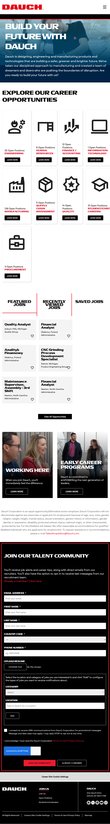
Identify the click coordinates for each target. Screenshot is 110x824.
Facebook (89, 802)
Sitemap (88, 815)
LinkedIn (97, 802)
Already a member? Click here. (23, 581)
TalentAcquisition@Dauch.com (62, 533)
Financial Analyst (48, 326)
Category (12, 686)
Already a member (72, 763)
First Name (12, 606)
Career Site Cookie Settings (55, 776)
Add (12, 716)
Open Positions (45, 798)
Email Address (15, 593)
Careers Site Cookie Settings (37, 815)
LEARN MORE (16, 491)
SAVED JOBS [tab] (89, 301)
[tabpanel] (55, 369)
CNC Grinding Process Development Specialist (52, 354)
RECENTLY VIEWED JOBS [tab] (54, 305)
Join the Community (39, 763)
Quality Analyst (18, 324)
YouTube (101, 802)
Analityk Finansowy (14, 351)
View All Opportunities (55, 416)
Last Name (11, 620)
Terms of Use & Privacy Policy (67, 741)
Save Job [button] (32, 336)
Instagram (106, 802)
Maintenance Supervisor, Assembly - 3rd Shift (17, 386)
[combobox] (55, 692)
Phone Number (14, 647)
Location (11, 700)
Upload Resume (14, 661)
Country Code (14, 634)
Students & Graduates (48, 802)
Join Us (42, 793)
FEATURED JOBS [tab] (19, 303)
